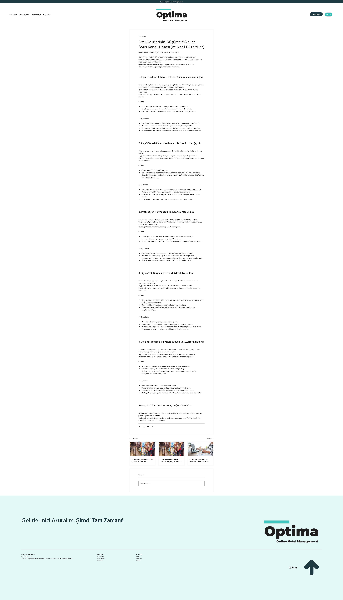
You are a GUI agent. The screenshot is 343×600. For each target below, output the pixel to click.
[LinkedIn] (293, 568)
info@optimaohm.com (28, 554)
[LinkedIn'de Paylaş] (148, 426)
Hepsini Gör (210, 438)
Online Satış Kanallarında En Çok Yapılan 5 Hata (142, 460)
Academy (139, 554)
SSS (137, 556)
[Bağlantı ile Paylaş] (152, 426)
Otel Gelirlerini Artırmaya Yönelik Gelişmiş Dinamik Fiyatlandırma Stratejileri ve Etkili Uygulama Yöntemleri (171, 460)
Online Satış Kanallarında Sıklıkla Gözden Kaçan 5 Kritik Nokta (199, 460)
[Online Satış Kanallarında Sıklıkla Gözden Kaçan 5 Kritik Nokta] (200, 449)
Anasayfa (100, 554)
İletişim (138, 561)
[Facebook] (296, 568)
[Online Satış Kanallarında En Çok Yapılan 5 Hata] (142, 449)
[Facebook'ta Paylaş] (139, 426)
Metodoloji (100, 556)
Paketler (99, 561)
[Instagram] (290, 568)
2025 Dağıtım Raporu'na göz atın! (171, 2)
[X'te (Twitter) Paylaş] (144, 426)
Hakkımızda (101, 558)
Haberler (139, 558)
